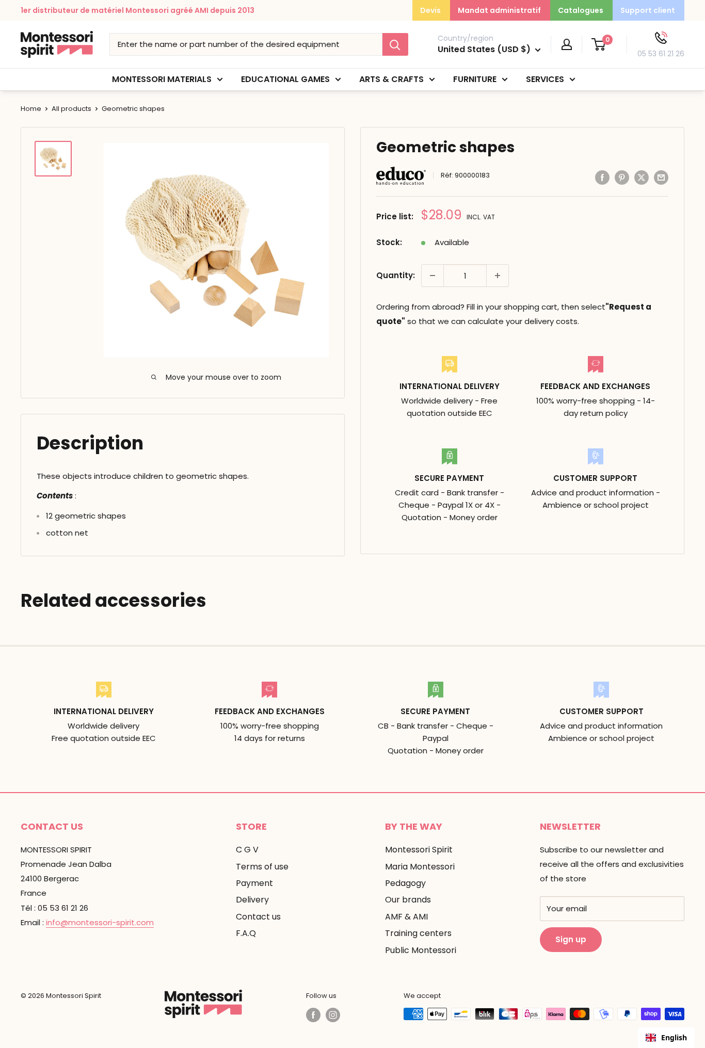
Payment (254, 883)
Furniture (474, 79)
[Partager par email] (661, 177)
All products (71, 109)
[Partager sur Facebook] (602, 177)
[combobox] (666, 1037)
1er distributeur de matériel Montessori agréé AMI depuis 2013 (137, 10)
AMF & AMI (406, 917)
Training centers (418, 933)
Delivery (252, 900)
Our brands (408, 900)
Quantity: (395, 275)
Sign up (570, 939)
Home (31, 109)
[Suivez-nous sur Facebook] (313, 1015)
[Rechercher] (395, 44)
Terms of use (262, 867)
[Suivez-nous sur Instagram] (333, 1015)
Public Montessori (420, 950)
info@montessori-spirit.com (100, 922)
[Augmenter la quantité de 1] (497, 275)
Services (545, 79)
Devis (430, 10)
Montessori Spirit (419, 850)
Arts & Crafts (391, 79)
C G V (247, 850)
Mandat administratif (499, 10)
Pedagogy (405, 883)
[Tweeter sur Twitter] (641, 177)
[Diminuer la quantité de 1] (432, 275)
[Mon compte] (567, 44)
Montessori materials (162, 79)
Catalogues (580, 10)
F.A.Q (246, 933)
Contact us (258, 917)
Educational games (285, 79)
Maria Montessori (420, 867)
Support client (647, 10)
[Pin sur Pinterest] (622, 177)
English (674, 1037)
